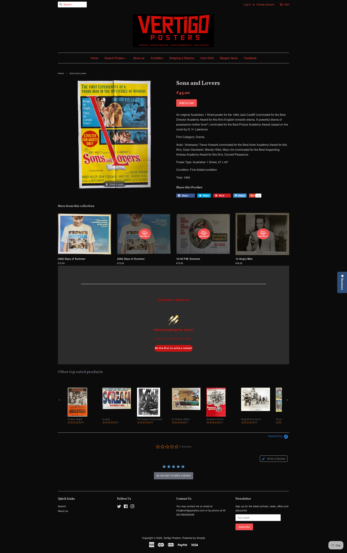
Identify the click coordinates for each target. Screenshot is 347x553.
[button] (59, 400)
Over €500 (207, 58)
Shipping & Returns (181, 58)
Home (94, 58)
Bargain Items (229, 58)
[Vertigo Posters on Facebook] (126, 507)
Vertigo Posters (172, 538)
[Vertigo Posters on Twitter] (119, 507)
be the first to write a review (173, 475)
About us (138, 58)
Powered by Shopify (193, 538)
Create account (265, 4)
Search (62, 506)
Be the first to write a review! (173, 348)
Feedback (250, 58)
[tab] (273, 458)
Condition (157, 58)
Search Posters (114, 58)
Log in (247, 4)
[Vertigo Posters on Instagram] (132, 507)
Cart (286, 4)
